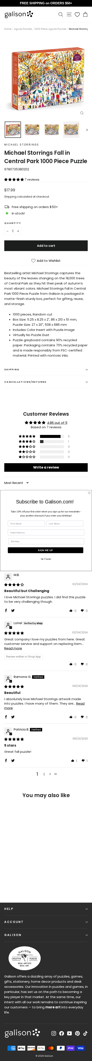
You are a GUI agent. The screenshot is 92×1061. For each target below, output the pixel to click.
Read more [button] (13, 648)
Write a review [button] (46, 467)
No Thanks (46, 559)
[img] (14, 584)
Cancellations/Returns (25, 382)
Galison (13, 935)
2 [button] (44, 774)
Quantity (12, 223)
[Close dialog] (89, 492)
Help (8, 909)
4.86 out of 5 (57, 422)
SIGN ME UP (45, 550)
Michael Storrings (21, 144)
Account (14, 922)
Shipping (10, 196)
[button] (14, 179)
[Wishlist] (77, 14)
